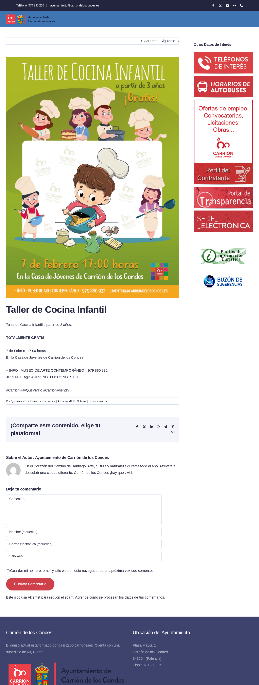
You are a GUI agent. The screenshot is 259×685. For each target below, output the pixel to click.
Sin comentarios (98, 401)
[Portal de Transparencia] (223, 190)
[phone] (241, 5)
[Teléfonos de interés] (223, 55)
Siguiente (167, 41)
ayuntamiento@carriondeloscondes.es (74, 5)
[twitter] (220, 5)
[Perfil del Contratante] (223, 103)
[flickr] (234, 5)
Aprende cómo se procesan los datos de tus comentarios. (120, 597)
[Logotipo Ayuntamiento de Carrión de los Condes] (30, 15)
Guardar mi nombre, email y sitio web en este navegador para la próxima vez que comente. (81, 571)
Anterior (150, 41)
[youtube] (227, 5)
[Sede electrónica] (223, 214)
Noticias (81, 401)
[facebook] (213, 5)
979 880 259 (36, 5)
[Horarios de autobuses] (223, 79)
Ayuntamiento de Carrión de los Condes (33, 401)
